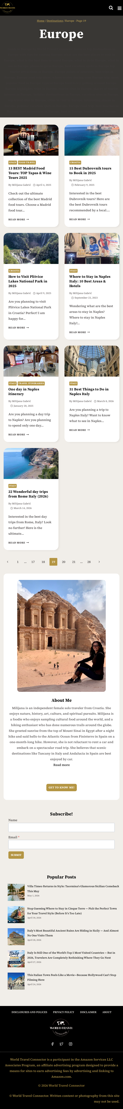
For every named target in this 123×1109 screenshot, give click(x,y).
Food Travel (27, 162)
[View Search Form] (111, 7)
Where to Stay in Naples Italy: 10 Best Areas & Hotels (89, 281)
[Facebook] (52, 1043)
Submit (16, 855)
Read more (61, 765)
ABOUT (106, 1012)
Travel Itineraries (31, 383)
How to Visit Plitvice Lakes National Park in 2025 (27, 281)
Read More (18, 219)
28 (89, 562)
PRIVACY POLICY (63, 1012)
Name (12, 820)
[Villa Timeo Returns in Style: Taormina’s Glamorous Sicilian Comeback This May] (16, 892)
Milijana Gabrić (21, 185)
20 (63, 562)
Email (14, 837)
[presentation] (31, 140)
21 (73, 562)
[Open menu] (119, 8)
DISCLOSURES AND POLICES (29, 1012)
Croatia (75, 162)
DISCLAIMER (88, 1012)
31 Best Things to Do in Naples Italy (89, 391)
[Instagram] (70, 1043)
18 (43, 562)
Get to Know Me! (62, 787)
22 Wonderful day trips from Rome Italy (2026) (28, 494)
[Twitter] (61, 1043)
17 (33, 562)
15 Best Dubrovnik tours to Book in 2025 (90, 170)
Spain (12, 162)
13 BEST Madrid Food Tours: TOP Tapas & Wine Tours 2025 (29, 173)
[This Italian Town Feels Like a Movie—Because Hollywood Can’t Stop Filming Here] (16, 981)
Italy (73, 270)
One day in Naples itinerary (23, 391)
